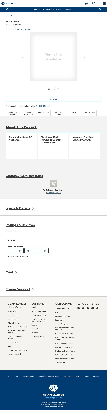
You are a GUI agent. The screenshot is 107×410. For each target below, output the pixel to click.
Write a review (26, 29)
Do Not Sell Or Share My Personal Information (49, 376)
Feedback (87, 376)
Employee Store (13, 342)
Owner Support (89, 112)
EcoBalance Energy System (65, 351)
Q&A (74, 112)
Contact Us (96, 376)
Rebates (10, 346)
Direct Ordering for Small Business (64, 329)
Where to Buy (12, 311)
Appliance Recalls (37, 337)
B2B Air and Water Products (65, 343)
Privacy (16, 376)
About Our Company (62, 308)
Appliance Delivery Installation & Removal (39, 320)
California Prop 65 (53, 193)
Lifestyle (34, 333)
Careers (58, 312)
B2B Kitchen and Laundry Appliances (64, 338)
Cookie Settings (67, 376)
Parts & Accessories (38, 329)
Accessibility (60, 363)
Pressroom (59, 320)
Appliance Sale (13, 319)
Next (99, 9)
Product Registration (39, 311)
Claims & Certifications (28, 113)
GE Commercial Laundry (64, 334)
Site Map (78, 376)
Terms (9, 376)
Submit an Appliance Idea (64, 359)
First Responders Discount (17, 327)
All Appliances (13, 315)
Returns (34, 325)
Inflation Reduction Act (63, 355)
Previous (7, 9)
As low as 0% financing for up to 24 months (47, 9)
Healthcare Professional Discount (16, 332)
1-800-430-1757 (44, 106)
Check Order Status (38, 315)
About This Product (13, 113)
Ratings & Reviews (58, 113)
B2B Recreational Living (63, 347)
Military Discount (14, 323)
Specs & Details (43, 112)
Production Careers (62, 316)
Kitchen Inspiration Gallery (17, 350)
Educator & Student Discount (15, 338)
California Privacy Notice (28, 376)
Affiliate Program (61, 324)
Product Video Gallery (15, 354)
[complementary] (53, 9)
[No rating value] (11, 29)
